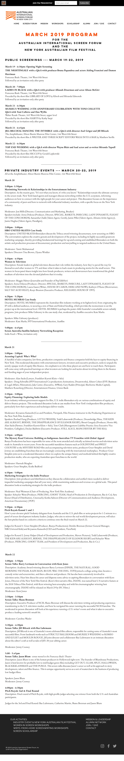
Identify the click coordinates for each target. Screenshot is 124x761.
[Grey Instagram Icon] (102, 746)
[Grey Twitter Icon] (114, 746)
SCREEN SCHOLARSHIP (25, 731)
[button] (30, 23)
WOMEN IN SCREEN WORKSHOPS (30, 725)
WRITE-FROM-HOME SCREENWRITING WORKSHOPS (40, 728)
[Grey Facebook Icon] (108, 746)
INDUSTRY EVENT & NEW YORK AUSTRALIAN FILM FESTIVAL (44, 722)
